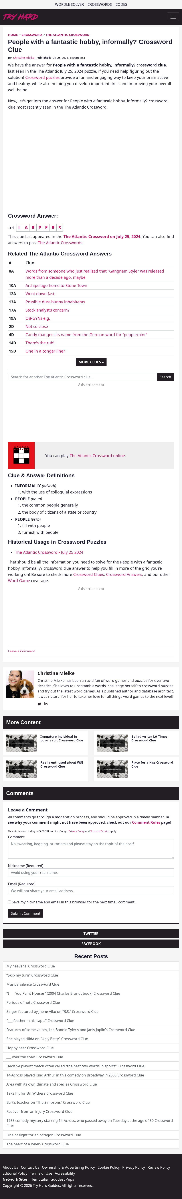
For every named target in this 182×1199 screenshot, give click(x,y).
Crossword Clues (88, 574)
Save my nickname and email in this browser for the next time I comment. (73, 902)
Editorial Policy (15, 1173)
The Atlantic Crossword (67, 35)
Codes (121, 4)
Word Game (19, 580)
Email (22, 883)
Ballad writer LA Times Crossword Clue (149, 738)
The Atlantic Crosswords (60, 242)
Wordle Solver (69, 4)
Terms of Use (41, 1173)
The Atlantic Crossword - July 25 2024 (49, 552)
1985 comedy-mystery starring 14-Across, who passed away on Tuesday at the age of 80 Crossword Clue (89, 1123)
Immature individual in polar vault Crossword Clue (61, 738)
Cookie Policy (108, 1167)
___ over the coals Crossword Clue (34, 1057)
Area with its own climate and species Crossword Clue (51, 1084)
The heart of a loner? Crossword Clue (37, 1144)
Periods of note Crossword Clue (33, 1002)
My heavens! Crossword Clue (30, 966)
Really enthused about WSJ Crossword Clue (61, 764)
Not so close (37, 326)
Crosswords (99, 4)
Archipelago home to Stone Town (56, 285)
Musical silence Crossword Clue (32, 984)
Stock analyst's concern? (47, 310)
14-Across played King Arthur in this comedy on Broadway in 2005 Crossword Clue (75, 1075)
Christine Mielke (23, 58)
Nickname (25, 865)
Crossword (32, 35)
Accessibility (65, 1173)
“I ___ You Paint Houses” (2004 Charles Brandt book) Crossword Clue (63, 993)
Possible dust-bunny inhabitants (55, 301)
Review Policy (159, 1167)
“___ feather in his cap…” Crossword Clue (40, 1020)
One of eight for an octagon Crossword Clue (43, 1135)
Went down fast (40, 293)
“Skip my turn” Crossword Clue (32, 975)
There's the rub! (40, 342)
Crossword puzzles (42, 77)
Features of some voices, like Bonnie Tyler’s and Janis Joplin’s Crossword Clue (70, 1029)
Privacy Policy (77, 831)
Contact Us (30, 1167)
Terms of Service (99, 831)
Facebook (91, 943)
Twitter (91, 933)
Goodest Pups (62, 1179)
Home (13, 35)
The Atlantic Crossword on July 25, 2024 (101, 236)
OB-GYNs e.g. (38, 318)
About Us (10, 1167)
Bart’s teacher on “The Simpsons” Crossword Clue (48, 1102)
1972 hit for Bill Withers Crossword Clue (39, 1093)
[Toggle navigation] (173, 16)
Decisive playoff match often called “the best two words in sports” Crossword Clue (75, 1066)
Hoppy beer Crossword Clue (30, 1047)
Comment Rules (146, 822)
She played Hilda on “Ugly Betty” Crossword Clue (47, 1038)
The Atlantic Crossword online (97, 455)
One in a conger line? (45, 351)
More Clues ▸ (91, 362)
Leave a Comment (21, 651)
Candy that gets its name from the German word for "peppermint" (86, 334)
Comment (16, 836)
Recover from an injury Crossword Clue (39, 1111)
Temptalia (39, 1179)
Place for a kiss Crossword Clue (152, 764)
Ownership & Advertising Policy (68, 1167)
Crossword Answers (124, 574)
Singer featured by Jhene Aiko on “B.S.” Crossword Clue (52, 1011)
